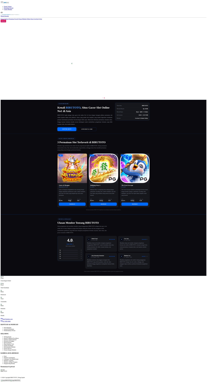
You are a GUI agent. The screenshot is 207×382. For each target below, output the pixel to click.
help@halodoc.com (7, 319)
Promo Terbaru (8, 6)
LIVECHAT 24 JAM (86, 129)
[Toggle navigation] (2, 2)
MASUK (3, 21)
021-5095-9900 (6, 321)
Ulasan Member (8, 9)
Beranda (6, 16)
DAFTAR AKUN (66, 129)
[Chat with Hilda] (11, 380)
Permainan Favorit (8, 8)
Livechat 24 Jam (38, 19)
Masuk (2, 16)
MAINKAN (72, 204)
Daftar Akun (30, 19)
